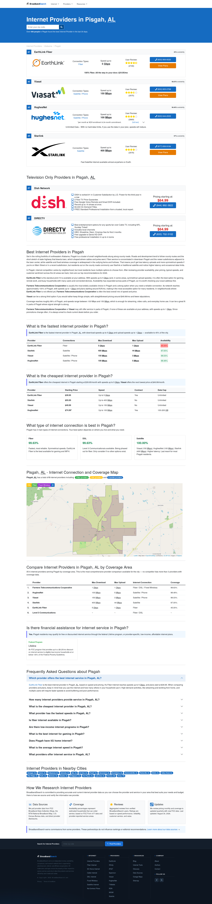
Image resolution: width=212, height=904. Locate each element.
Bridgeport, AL (75, 776)
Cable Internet (92, 873)
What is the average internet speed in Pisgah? (56, 747)
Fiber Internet (92, 865)
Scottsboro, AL (117, 773)
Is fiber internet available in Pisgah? (50, 720)
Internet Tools (138, 865)
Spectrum (112, 873)
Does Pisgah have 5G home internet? (50, 740)
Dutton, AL (42, 773)
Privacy (39, 881)
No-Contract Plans (93, 888)
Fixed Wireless (44, 485)
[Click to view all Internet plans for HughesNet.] (48, 116)
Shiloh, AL (155, 773)
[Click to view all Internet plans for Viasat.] (48, 92)
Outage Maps (138, 877)
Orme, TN (121, 776)
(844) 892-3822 (164, 205)
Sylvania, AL (65, 773)
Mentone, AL (53, 776)
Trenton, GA (111, 776)
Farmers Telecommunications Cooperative (52, 587)
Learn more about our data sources (162, 829)
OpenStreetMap (150, 556)
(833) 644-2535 (164, 116)
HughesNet (32, 360)
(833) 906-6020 (164, 59)
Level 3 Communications (44, 612)
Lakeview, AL (100, 776)
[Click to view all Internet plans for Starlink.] (48, 149)
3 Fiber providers (82, 477)
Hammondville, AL (131, 773)
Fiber (80, 64)
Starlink (31, 350)
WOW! (111, 892)
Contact (157, 869)
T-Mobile (112, 884)
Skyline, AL (64, 776)
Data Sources (138, 873)
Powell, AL (93, 773)
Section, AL (83, 773)
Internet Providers (93, 861)
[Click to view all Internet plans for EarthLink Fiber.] (48, 62)
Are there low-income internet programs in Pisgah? (59, 727)
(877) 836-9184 (164, 146)
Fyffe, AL (43, 776)
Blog (134, 861)
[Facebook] (157, 880)
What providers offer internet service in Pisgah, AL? (59, 754)
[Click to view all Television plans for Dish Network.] (49, 201)
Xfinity (111, 865)
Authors (157, 865)
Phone (85, 93)
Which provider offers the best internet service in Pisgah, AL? (65, 678)
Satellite (77, 93)
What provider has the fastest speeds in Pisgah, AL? (59, 713)
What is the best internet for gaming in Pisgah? (56, 733)
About (157, 861)
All (53, 485)
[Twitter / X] (162, 880)
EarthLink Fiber (34, 345)
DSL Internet (91, 877)
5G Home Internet (93, 869)
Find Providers (115, 844)
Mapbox (179, 556)
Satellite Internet (93, 884)
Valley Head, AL (166, 773)
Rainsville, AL (145, 773)
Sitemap (136, 880)
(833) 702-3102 (164, 234)
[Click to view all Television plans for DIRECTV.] (49, 230)
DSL (29, 485)
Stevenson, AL (104, 773)
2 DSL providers (96, 477)
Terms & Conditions (49, 881)
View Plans (163, 65)
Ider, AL (74, 773)
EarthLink (112, 861)
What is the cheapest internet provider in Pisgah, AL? (60, 706)
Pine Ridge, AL (32, 776)
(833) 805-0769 (164, 89)
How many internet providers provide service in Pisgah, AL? (64, 699)
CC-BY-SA (167, 556)
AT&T (111, 869)
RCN (110, 888)
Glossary (136, 869)
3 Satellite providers (115, 477)
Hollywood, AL (53, 773)
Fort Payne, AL (88, 776)
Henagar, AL (31, 773)
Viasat (30, 355)
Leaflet (136, 556)
